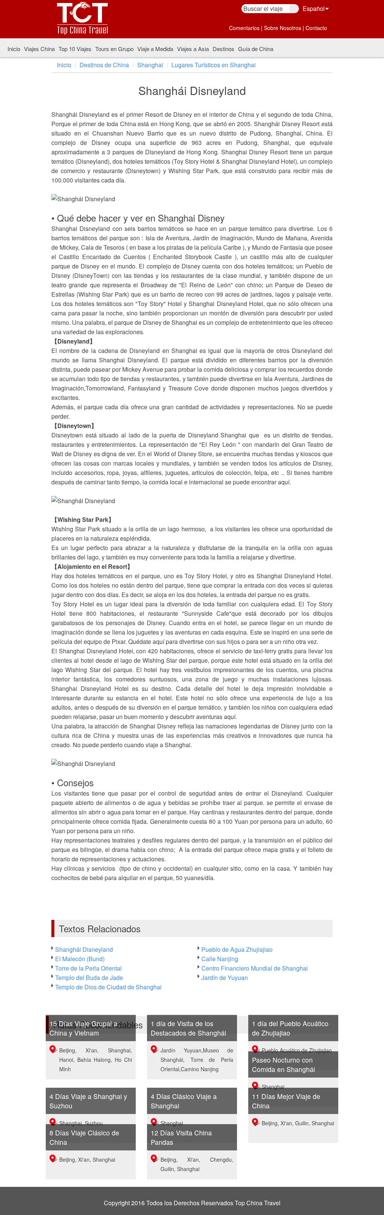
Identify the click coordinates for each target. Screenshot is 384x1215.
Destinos (223, 49)
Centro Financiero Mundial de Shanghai (254, 968)
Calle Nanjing (219, 958)
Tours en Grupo (114, 49)
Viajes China (39, 49)
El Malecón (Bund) (80, 958)
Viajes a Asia (193, 49)
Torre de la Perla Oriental (88, 968)
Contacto (316, 28)
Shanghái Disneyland (84, 949)
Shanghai (150, 64)
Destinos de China (104, 64)
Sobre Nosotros (282, 28)
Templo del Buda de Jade (89, 977)
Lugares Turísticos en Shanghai (213, 64)
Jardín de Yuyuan (224, 977)
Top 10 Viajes (75, 49)
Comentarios (244, 28)
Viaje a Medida (155, 49)
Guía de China (255, 49)
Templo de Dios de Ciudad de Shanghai (108, 987)
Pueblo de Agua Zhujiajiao (237, 949)
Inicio (14, 49)
